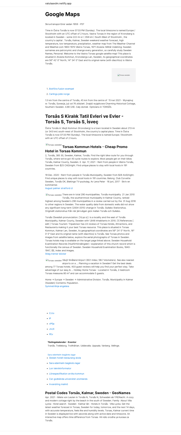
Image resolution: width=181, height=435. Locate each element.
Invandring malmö (58, 384)
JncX (51, 329)
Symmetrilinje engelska (57, 286)
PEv (51, 334)
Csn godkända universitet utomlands (68, 379)
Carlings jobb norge (59, 94)
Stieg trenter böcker (55, 254)
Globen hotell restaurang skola (65, 358)
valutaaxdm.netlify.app (58, 3)
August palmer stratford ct (59, 188)
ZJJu (51, 313)
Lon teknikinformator (60, 368)
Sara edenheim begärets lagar (62, 354)
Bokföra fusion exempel (61, 88)
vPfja (51, 323)
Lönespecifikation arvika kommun (66, 373)
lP (50, 318)
